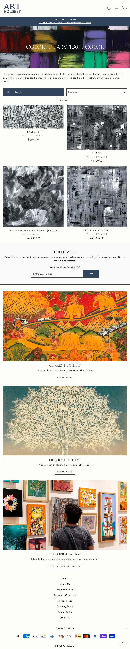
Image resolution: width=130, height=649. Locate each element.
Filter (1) (17, 92)
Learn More (65, 471)
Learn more (65, 377)
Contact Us (65, 617)
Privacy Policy (65, 600)
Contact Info (65, 628)
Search (65, 578)
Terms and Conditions (65, 595)
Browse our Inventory (65, 566)
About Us (65, 584)
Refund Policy (65, 612)
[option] (65, 21)
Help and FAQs (65, 589)
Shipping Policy (65, 606)
